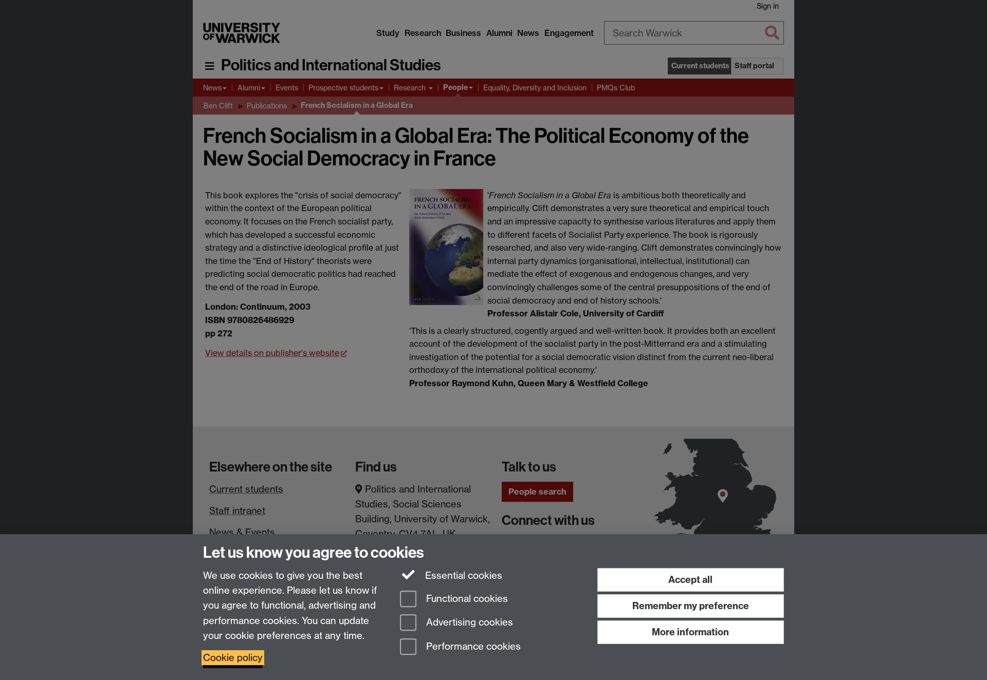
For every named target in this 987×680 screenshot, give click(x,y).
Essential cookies (462, 575)
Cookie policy (233, 658)
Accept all (690, 579)
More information (690, 632)
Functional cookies (466, 599)
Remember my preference (690, 606)
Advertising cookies (468, 623)
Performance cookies (472, 647)
